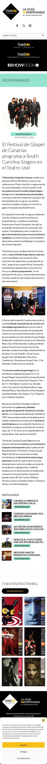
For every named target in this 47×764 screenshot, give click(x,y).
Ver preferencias (23, 758)
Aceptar (23, 745)
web (4, 207)
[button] (43, 720)
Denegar (23, 752)
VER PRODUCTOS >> (15, 591)
